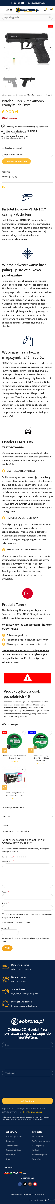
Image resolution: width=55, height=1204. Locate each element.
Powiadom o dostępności (16, 161)
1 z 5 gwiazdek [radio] (18, 857)
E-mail (5, 903)
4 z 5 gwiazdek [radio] (24, 857)
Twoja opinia (8, 861)
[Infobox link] (27, 967)
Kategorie (37, 1132)
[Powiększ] (6, 68)
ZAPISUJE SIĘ (27, 1101)
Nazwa (5, 892)
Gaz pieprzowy (38, 1145)
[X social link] (15, 3)
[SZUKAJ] (50, 17)
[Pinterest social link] (16, 176)
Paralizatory (37, 1159)
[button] (31, 750)
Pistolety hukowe (35, 95)
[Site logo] (28, 10)
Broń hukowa (21, 95)
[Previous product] (46, 95)
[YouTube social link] (23, 3)
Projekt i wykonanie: (36, 1200)
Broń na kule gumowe (41, 1141)
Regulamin (10, 1141)
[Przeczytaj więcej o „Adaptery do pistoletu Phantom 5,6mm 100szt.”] (4, 750)
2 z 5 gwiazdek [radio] (20, 857)
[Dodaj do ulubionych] (23, 732)
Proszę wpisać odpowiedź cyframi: (16, 922)
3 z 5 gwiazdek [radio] (22, 857)
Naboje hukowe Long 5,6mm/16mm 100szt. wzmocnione (41, 758)
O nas (8, 1159)
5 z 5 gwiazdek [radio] (26, 857)
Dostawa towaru (12, 1145)
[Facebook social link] (11, 3)
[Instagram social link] (19, 3)
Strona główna (8, 95)
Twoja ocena (8, 857)
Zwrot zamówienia (13, 1150)
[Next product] (51, 95)
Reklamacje (10, 1154)
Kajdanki (35, 1150)
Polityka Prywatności (14, 1136)
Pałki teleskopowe (39, 1154)
